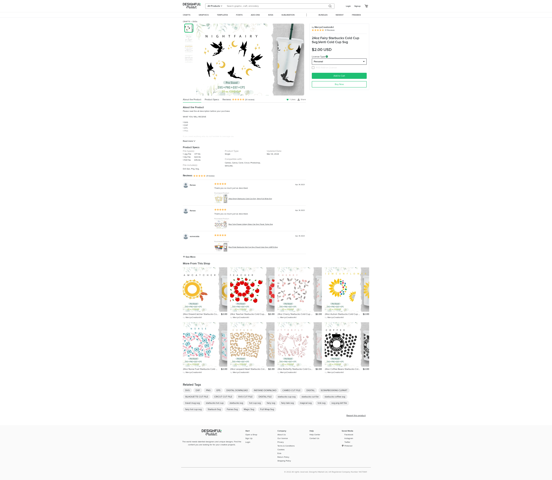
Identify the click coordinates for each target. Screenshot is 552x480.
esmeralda (194, 236)
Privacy (280, 442)
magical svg (306, 403)
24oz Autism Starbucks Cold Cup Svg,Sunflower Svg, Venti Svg (344, 314)
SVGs (194, 21)
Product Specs (212, 99)
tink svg (321, 403)
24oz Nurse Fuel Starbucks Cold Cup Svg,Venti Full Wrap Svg (202, 369)
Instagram (348, 438)
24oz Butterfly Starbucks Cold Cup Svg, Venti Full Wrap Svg (296, 369)
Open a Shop (251, 434)
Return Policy (283, 457)
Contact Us (314, 438)
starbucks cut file (310, 396)
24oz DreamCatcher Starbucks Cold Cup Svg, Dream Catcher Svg (202, 314)
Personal (318, 61)
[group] (250, 60)
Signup (357, 6)
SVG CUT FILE (245, 396)
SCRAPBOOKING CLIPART (334, 390)
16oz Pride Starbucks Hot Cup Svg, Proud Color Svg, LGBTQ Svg (253, 247)
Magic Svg (249, 409)
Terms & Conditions (286, 446)
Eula (279, 453)
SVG (187, 390)
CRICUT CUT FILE (223, 396)
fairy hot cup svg (193, 409)
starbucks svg (236, 403)
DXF (198, 390)
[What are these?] (327, 56)
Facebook (348, 434)
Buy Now (339, 84)
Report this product (356, 415)
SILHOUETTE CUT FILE (196, 396)
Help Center (314, 434)
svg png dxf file (339, 403)
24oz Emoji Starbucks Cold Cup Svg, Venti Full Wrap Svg (250, 199)
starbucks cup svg (287, 396)
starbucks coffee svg (335, 396)
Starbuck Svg (214, 409)
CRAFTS (186, 21)
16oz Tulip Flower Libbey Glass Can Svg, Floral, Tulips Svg (250, 224)
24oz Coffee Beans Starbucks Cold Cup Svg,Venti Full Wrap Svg (344, 369)
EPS (218, 390)
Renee (193, 185)
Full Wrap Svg (267, 409)
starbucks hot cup (215, 403)
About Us (281, 434)
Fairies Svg (232, 409)
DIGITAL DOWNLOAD (237, 390)
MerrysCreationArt (323, 27)
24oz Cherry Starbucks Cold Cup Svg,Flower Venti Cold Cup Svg (296, 314)
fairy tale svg (287, 403)
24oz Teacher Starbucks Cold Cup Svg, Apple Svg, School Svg (249, 314)
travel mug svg (192, 403)
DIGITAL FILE (265, 396)
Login (348, 6)
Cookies (281, 449)
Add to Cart (339, 75)
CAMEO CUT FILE (291, 390)
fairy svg (271, 403)
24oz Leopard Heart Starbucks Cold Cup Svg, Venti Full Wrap (249, 369)
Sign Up (248, 438)
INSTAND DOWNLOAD (265, 390)
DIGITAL (310, 390)
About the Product (192, 99)
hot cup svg (255, 403)
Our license (282, 438)
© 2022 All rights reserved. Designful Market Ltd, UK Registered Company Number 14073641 (325, 472)
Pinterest (348, 446)
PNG (208, 390)
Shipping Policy (284, 461)
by (192, 317)
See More (190, 256)
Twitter (347, 442)
